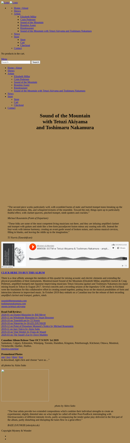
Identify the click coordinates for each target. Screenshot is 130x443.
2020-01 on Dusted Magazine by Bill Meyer (23, 314)
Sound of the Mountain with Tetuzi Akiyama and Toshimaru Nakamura (56, 31)
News (17, 33)
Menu (4, 59)
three (14, 357)
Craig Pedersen (28, 19)
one (3, 357)
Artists (17, 13)
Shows (17, 11)
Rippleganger (27, 28)
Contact (18, 48)
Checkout (25, 45)
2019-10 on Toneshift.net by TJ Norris (20, 320)
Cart (22, 42)
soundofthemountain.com (14, 300)
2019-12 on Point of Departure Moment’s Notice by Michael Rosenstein (37, 326)
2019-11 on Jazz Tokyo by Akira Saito (20, 329)
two (8, 357)
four (21, 357)
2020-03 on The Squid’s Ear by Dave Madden (24, 334)
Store (16, 36)
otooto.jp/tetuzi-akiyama (13, 306)
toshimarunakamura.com (13, 303)
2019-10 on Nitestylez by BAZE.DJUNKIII (23, 323)
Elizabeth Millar (28, 16)
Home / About (21, 8)
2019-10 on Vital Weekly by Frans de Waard (23, 332)
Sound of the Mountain (31, 22)
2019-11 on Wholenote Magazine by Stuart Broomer (27, 317)
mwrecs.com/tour (10, 348)
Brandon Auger (28, 25)
